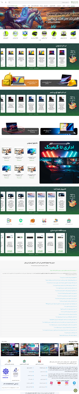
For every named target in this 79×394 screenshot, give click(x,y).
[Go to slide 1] (37, 212)
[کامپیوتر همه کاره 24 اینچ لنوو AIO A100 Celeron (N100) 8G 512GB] (51, 196)
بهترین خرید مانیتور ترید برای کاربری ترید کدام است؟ (66, 296)
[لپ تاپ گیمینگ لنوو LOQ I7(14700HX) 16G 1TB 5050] (21, 99)
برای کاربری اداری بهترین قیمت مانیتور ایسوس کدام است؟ (65, 290)
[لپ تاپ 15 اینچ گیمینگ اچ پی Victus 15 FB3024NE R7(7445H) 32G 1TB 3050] (41, 99)
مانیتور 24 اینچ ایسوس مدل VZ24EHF (32, 175)
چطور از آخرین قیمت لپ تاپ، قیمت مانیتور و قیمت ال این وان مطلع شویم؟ (63, 319)
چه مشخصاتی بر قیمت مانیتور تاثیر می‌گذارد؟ (68, 301)
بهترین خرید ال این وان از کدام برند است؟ (68, 311)
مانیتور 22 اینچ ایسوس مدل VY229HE (19, 158)
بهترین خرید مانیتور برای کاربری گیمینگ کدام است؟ (67, 293)
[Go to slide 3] (35, 68)
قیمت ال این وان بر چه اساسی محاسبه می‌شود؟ (67, 314)
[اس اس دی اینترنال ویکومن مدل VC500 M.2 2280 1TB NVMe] (51, 237)
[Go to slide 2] (36, 212)
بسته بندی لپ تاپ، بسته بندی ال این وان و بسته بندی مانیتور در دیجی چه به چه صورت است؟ (59, 330)
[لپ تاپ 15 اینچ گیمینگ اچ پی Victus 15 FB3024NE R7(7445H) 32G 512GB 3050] (31, 99)
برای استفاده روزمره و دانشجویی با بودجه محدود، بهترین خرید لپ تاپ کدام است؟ (61, 282)
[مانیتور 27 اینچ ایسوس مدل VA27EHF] (19, 169)
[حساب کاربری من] (6, 2)
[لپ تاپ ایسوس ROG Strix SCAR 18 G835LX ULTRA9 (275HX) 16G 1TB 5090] (62, 52)
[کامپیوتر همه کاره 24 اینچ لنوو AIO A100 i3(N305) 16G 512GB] (31, 196)
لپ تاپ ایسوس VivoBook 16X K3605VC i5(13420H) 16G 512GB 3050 (41, 60)
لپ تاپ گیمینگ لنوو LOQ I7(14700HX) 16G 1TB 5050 (21, 105)
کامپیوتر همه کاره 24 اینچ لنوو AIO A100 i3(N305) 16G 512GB (31, 203)
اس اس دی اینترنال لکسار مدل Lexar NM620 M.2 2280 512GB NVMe (31, 244)
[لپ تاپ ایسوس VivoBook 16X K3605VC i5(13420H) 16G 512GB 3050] (41, 52)
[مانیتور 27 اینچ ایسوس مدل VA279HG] (6, 169)
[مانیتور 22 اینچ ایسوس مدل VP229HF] (32, 151)
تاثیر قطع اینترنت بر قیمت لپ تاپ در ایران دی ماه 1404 (10, 353)
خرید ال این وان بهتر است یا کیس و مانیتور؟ (68, 309)
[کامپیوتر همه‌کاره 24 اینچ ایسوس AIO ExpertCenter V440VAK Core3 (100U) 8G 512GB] (61, 196)
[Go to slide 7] (30, 212)
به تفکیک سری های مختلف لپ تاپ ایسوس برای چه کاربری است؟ (64, 285)
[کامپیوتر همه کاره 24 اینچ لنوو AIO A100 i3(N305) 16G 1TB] (41, 196)
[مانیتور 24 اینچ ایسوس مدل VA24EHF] (6, 151)
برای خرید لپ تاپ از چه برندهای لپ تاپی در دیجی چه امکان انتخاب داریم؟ (63, 270)
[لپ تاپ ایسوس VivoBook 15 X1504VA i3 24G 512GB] (31, 52)
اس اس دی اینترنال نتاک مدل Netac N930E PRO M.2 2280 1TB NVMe (11, 244)
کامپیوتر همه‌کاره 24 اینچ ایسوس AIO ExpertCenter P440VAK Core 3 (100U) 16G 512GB (11, 204)
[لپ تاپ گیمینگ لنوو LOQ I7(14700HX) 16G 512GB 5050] (10, 99)
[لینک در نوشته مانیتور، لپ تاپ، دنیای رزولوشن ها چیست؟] (49, 349)
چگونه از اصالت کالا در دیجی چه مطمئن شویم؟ (67, 335)
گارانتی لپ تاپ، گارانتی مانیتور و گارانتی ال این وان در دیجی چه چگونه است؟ (62, 324)
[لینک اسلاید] (39, 17)
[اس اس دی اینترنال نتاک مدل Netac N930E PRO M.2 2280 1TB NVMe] (10, 237)
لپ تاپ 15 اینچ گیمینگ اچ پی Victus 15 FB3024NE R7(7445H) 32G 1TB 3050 (41, 106)
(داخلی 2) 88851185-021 (10, 384)
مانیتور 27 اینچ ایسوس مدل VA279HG (7, 175)
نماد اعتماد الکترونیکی (15, 380)
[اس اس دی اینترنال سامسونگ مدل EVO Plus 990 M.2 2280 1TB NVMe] (41, 237)
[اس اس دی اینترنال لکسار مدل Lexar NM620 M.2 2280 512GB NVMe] (31, 237)
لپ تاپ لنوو (48, 273)
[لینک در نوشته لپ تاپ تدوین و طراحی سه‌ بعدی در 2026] (29, 349)
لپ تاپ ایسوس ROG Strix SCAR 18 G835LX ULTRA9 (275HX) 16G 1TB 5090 (62, 60)
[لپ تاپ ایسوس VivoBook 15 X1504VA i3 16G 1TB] (21, 52)
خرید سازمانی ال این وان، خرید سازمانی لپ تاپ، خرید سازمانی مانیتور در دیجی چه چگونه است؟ (59, 322)
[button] (77, 16)
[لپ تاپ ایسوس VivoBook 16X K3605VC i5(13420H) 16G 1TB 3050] (51, 52)
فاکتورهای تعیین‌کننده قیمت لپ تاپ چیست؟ (68, 277)
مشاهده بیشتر (4, 341)
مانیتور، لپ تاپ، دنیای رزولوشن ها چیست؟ (49, 353)
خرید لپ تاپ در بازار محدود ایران (69, 353)
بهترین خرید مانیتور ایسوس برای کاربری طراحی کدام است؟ (65, 298)
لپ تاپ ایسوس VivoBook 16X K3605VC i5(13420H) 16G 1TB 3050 (52, 60)
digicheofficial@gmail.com (10, 387)
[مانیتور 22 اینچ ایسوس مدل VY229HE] (19, 151)
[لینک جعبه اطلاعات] (73, 35)
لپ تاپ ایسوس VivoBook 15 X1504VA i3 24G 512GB (31, 59)
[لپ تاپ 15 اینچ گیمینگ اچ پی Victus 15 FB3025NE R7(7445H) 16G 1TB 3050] (61, 99)
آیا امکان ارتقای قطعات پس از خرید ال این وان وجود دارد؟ (66, 317)
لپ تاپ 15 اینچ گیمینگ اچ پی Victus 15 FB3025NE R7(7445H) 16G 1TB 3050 (61, 106)
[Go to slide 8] (29, 212)
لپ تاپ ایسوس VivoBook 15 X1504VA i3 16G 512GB (11, 59)
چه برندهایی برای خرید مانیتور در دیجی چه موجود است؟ (66, 288)
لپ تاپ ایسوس (53, 273)
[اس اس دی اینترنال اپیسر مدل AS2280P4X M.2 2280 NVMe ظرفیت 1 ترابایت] (21, 237)
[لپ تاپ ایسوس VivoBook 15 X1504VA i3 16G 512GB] (11, 52)
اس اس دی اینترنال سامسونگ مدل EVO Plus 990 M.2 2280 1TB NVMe (41, 245)
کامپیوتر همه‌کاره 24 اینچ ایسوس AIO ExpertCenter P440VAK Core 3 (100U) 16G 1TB (21, 203)
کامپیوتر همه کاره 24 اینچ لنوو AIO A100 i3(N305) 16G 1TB (41, 203)
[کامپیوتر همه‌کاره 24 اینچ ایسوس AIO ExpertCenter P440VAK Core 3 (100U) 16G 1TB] (21, 196)
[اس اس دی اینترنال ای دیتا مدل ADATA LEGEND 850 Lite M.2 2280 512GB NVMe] (61, 237)
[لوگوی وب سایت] (74, 2)
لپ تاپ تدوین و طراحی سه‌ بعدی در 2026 (29, 353)
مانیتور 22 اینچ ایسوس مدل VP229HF (32, 158)
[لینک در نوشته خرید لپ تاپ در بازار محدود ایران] (69, 349)
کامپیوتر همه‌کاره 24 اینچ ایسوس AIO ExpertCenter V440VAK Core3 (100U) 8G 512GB (61, 204)
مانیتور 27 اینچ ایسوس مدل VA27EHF (19, 175)
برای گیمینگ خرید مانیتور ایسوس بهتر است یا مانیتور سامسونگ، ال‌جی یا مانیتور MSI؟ (61, 303)
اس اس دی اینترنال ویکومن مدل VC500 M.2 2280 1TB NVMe (51, 244)
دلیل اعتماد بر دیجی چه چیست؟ (70, 332)
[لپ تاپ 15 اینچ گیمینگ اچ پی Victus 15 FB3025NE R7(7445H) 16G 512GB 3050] (51, 99)
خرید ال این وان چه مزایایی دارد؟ (70, 306)
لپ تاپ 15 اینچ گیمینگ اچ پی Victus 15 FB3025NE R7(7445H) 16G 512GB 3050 (51, 106)
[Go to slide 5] (33, 68)
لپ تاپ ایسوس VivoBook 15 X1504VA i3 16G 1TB (21, 59)
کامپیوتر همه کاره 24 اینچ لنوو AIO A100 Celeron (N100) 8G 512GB (51, 203)
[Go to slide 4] (34, 68)
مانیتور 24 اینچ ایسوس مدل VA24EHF (7, 158)
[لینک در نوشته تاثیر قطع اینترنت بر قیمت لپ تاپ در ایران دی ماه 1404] (10, 349)
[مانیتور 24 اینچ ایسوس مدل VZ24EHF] (32, 169)
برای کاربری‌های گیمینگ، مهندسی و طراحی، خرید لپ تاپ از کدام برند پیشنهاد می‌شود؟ (60, 280)
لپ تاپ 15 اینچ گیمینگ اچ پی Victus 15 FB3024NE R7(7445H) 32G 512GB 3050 (31, 107)
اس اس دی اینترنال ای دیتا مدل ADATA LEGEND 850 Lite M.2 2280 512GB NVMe (61, 245)
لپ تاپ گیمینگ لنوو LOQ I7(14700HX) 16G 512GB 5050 (11, 105)
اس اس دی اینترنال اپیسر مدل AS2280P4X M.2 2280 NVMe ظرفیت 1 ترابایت (21, 245)
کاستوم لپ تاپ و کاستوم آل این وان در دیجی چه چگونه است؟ (65, 327)
